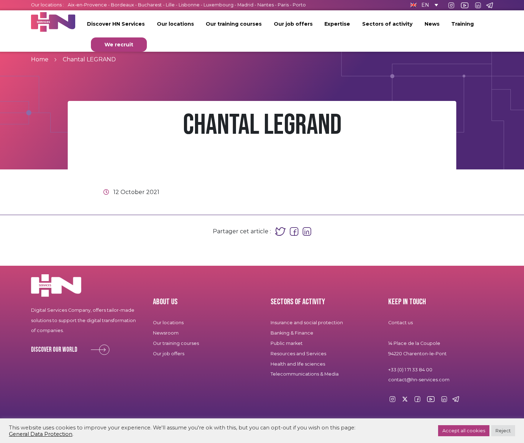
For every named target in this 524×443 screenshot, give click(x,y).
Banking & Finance (292, 333)
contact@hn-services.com (418, 379)
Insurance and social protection (307, 322)
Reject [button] (503, 430)
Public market (287, 343)
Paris (283, 4)
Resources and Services (299, 353)
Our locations (175, 24)
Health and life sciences (298, 364)
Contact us (400, 322)
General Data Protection (40, 434)
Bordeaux (122, 4)
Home (39, 59)
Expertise (337, 24)
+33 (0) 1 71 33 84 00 (410, 369)
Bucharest (150, 4)
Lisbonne (189, 4)
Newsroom (166, 333)
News (432, 24)
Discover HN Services (116, 24)
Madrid (245, 4)
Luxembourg (218, 4)
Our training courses (234, 24)
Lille (170, 4)
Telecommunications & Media (305, 374)
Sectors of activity (387, 24)
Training (462, 24)
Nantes (265, 4)
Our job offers (293, 24)
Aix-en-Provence (87, 4)
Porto (299, 4)
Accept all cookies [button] (463, 430)
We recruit (118, 44)
